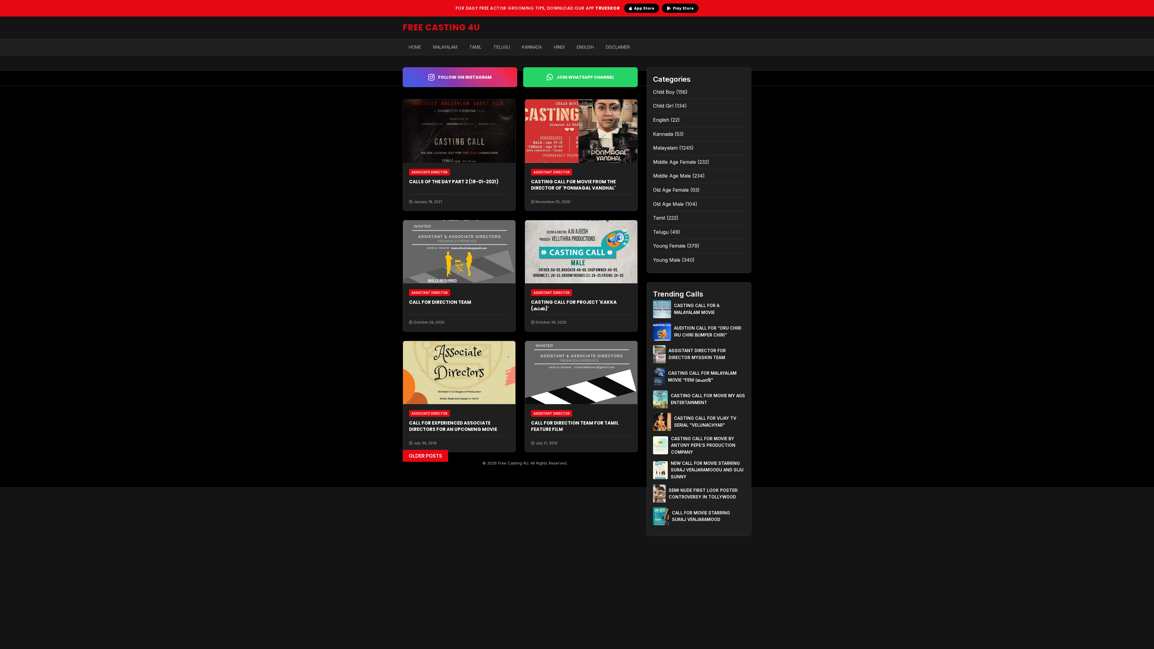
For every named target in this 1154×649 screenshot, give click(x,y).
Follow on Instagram (465, 77)
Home (415, 47)
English (585, 47)
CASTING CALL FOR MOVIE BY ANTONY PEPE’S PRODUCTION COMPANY (703, 445)
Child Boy (664, 92)
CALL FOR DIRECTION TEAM (440, 302)
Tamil (475, 47)
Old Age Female (671, 190)
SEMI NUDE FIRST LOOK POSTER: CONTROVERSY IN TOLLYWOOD (703, 493)
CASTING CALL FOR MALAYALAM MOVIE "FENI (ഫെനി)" (702, 376)
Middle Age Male (672, 176)
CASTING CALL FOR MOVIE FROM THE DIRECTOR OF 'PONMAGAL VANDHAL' (573, 184)
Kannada (532, 47)
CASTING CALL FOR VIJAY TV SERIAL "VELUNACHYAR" (705, 421)
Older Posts (425, 456)
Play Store (683, 8)
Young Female (669, 246)
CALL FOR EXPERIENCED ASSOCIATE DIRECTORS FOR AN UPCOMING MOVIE (453, 426)
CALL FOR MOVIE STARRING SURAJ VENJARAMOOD (701, 516)
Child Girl (663, 106)
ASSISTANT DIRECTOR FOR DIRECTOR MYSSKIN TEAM (697, 354)
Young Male (666, 260)
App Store (644, 8)
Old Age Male (668, 204)
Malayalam (445, 47)
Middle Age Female (674, 162)
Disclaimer (618, 47)
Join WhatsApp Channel (585, 77)
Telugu (501, 47)
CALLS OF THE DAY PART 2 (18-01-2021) (454, 181)
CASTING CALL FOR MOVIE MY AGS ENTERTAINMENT (708, 399)
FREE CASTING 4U (441, 27)
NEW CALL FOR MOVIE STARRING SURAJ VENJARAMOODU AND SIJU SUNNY (707, 470)
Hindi (559, 47)
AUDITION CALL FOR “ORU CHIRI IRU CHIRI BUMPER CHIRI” (707, 331)
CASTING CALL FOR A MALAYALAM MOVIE (696, 309)
